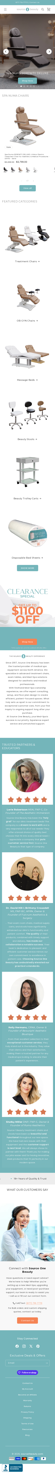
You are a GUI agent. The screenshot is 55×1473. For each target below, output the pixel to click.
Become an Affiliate (27, 1395)
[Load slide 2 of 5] (24, 86)
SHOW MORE (27, 568)
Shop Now (27, 80)
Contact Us (27, 1320)
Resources (27, 1429)
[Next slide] (38, 86)
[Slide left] (22, 181)
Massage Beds (26, 380)
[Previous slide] (16, 86)
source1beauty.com (32, 1453)
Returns (27, 1406)
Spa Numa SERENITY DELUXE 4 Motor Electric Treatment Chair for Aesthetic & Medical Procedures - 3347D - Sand (27, 156)
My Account (27, 1389)
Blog (27, 1435)
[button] (5, 9)
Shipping (27, 1418)
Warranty (27, 1400)
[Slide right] (33, 181)
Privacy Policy (27, 1412)
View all (27, 188)
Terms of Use (27, 1423)
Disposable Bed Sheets (26, 557)
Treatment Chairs (26, 261)
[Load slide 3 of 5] (27, 86)
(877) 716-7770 (34, 1303)
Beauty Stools (26, 439)
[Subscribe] (47, 1363)
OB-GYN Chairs (26, 320)
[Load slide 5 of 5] (34, 86)
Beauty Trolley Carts (26, 498)
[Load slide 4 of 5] (30, 86)
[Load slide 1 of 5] (21, 86)
